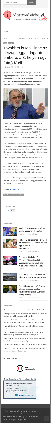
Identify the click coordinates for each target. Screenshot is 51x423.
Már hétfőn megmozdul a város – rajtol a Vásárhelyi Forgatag (24, 310)
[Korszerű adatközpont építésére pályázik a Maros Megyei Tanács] (10, 274)
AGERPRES (14, 189)
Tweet (7, 211)
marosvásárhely (33, 234)
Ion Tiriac (7, 195)
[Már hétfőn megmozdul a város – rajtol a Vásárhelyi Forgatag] (10, 228)
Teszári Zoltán (18, 195)
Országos (10, 43)
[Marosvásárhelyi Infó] (25, 17)
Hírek (5, 43)
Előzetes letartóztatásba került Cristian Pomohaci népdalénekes (25, 345)
